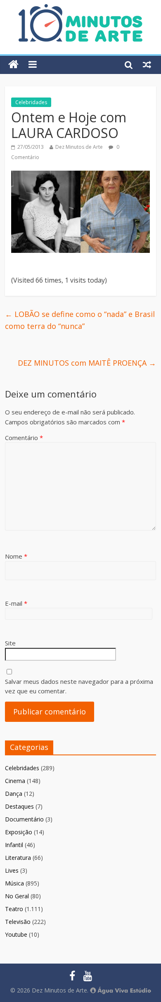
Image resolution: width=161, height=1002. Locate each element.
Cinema (15, 781)
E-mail (16, 603)
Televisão (18, 922)
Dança (13, 793)
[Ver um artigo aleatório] (147, 64)
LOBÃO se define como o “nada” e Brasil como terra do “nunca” (80, 320)
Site (10, 643)
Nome (16, 556)
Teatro (14, 909)
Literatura (18, 858)
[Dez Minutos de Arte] (80, 9)
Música (14, 883)
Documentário (24, 819)
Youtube (16, 934)
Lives (12, 870)
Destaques (19, 806)
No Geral (17, 896)
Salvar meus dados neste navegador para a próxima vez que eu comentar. (79, 686)
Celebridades (31, 102)
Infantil (14, 845)
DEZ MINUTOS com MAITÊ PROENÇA (87, 363)
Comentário (24, 437)
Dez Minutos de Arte (79, 146)
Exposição (18, 832)
